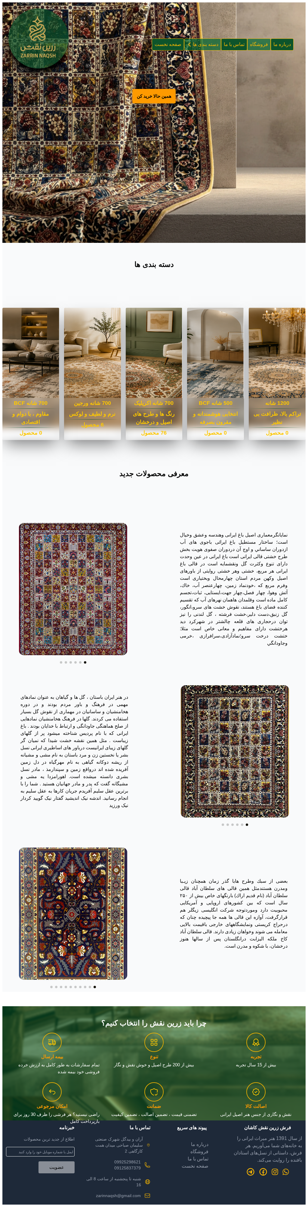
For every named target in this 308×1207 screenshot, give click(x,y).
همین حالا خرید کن (154, 96)
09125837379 (127, 1168)
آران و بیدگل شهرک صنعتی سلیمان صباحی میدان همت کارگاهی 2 (119, 1145)
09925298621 (127, 1162)
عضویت (56, 1167)
